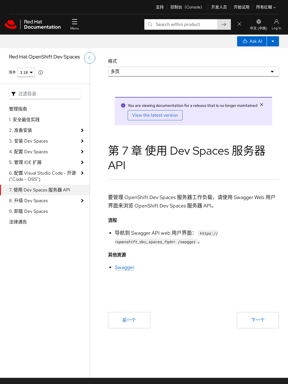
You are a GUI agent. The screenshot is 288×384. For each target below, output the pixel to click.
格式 (112, 61)
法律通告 (18, 222)
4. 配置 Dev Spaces (28, 152)
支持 (160, 7)
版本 (12, 72)
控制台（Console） (187, 7)
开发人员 (219, 7)
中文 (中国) (258, 28)
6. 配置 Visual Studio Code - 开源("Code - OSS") (42, 176)
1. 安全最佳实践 (24, 120)
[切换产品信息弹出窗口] (40, 72)
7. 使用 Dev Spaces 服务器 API (39, 190)
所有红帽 (264, 7)
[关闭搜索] (239, 24)
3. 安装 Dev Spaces (28, 141)
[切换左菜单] (89, 58)
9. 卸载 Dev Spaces (28, 211)
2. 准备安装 (20, 130)
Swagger (124, 267)
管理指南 (18, 109)
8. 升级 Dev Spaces (28, 201)
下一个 (258, 320)
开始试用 (241, 7)
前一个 (129, 320)
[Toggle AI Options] (273, 41)
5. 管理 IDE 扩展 (25, 162)
